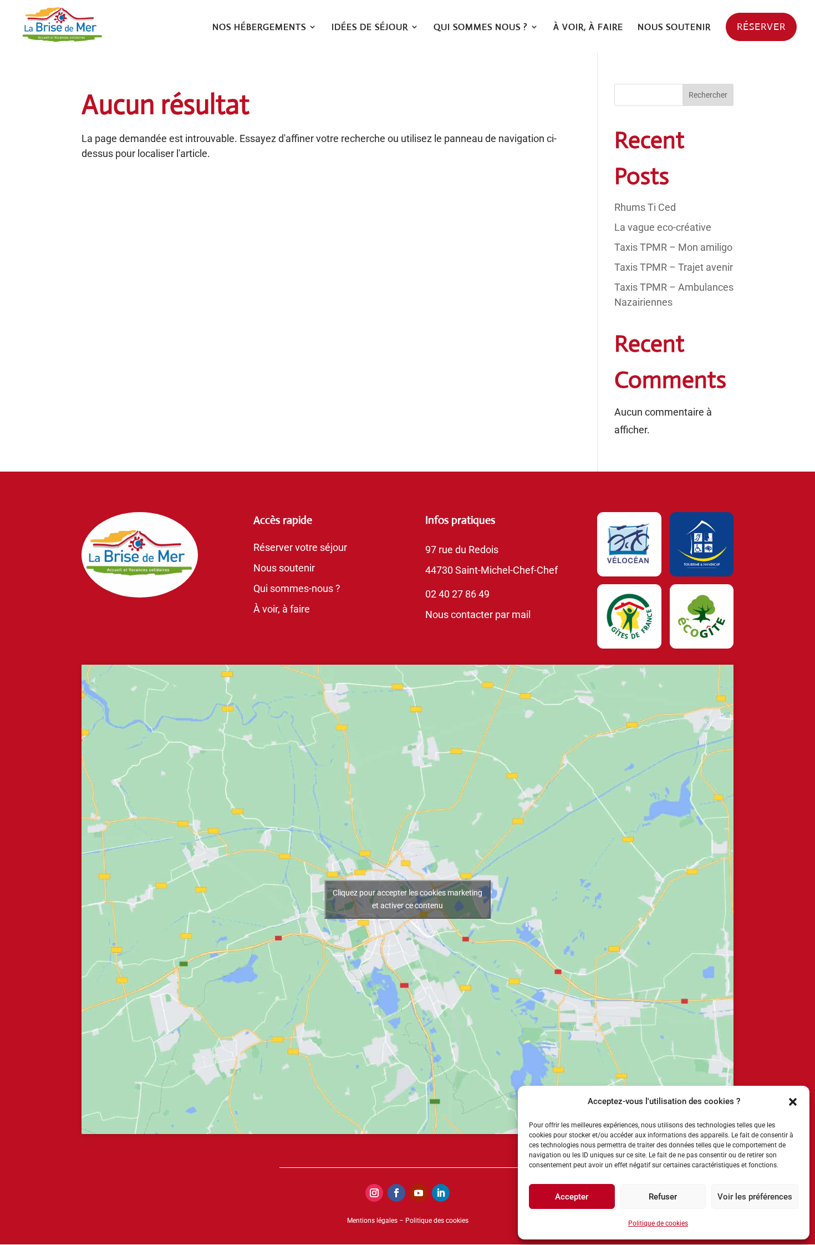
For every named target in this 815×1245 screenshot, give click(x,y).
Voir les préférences (754, 1197)
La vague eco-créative (662, 227)
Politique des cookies (436, 1220)
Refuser (663, 1197)
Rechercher (708, 94)
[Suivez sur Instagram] (374, 1193)
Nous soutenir (284, 568)
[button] (792, 1101)
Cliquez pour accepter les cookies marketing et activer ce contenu (407, 899)
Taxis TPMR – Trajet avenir (673, 267)
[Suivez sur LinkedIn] (441, 1193)
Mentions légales (372, 1220)
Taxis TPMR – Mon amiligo (673, 247)
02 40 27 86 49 (457, 594)
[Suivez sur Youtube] (418, 1193)
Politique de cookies (658, 1223)
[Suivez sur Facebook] (396, 1193)
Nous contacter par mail (478, 614)
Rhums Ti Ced (645, 207)
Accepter (571, 1197)
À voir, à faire (281, 609)
